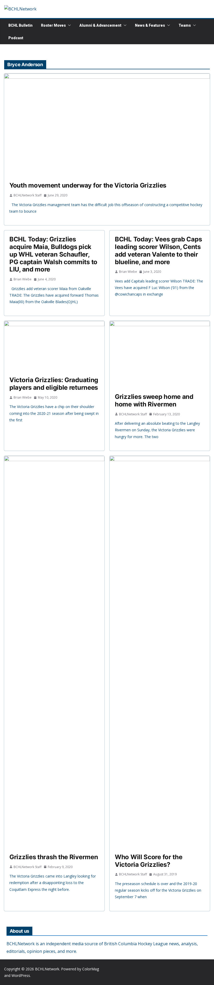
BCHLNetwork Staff (27, 195)
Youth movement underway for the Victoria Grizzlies (87, 185)
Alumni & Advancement (100, 25)
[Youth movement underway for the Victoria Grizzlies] (107, 125)
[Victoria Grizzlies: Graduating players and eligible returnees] (54, 346)
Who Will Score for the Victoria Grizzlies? (148, 860)
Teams (185, 25)
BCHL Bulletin (20, 25)
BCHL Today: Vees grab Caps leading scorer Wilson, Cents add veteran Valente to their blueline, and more (158, 250)
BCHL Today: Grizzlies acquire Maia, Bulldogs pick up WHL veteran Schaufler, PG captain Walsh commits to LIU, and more (53, 254)
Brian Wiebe (23, 279)
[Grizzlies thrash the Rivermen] (54, 652)
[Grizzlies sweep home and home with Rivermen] (160, 354)
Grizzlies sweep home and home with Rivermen (154, 400)
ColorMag (90, 968)
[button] (68, 25)
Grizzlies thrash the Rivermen (53, 857)
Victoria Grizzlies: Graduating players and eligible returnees (53, 383)
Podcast (15, 38)
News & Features (150, 25)
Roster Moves (53, 25)
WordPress (20, 975)
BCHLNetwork (47, 968)
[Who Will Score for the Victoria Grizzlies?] (160, 652)
